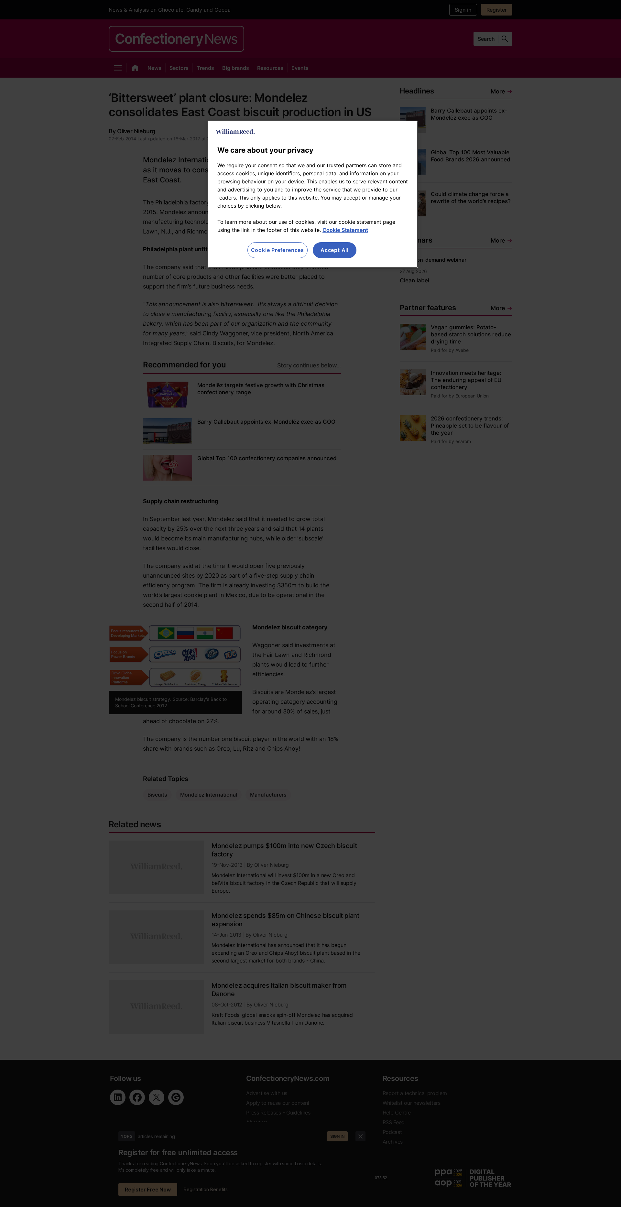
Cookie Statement (345, 230)
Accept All (335, 250)
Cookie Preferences (277, 250)
